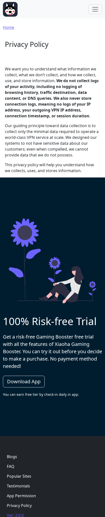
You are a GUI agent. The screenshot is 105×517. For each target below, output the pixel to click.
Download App (24, 381)
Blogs (12, 456)
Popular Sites (19, 476)
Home (8, 27)
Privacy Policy (19, 505)
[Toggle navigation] (95, 9)
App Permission (21, 495)
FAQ (10, 466)
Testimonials (18, 486)
